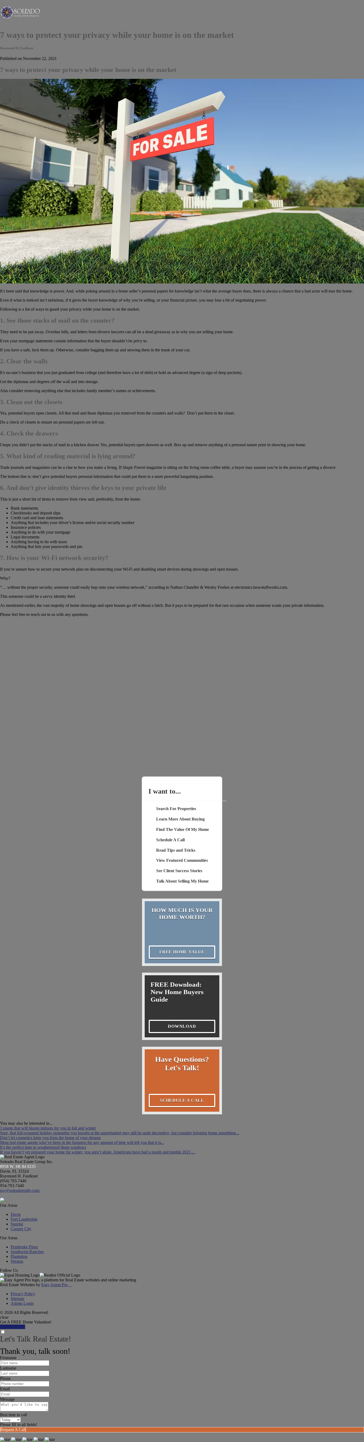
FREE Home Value (182, 952)
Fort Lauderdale (24, 1219)
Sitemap (17, 1298)
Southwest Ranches (27, 1251)
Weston (17, 1261)
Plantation (19, 1256)
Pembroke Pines (24, 1247)
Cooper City (21, 1228)
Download (182, 1026)
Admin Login (22, 1303)
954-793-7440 (12, 1185)
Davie (16, 1214)
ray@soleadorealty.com (19, 1190)
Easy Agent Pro (56, 1284)
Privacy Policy (23, 1293)
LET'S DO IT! (12, 1327)
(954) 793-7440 (13, 1181)
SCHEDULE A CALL (182, 1100)
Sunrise (17, 1224)
